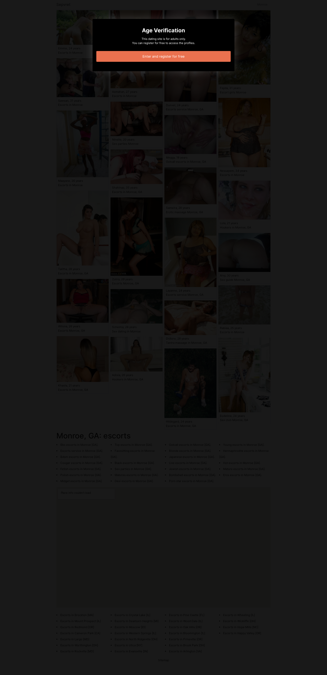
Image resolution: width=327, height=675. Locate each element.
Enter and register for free (163, 56)
